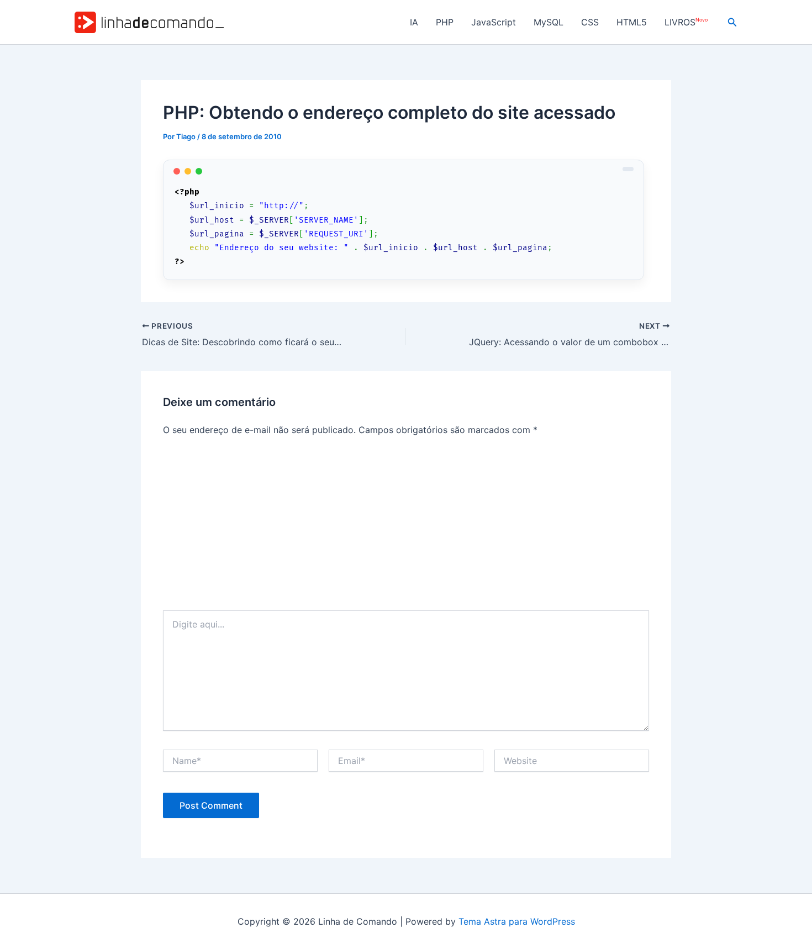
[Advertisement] (406, 527)
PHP (445, 22)
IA (414, 22)
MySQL (548, 22)
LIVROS (686, 22)
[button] (732, 22)
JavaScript (493, 22)
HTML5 (631, 22)
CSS (590, 22)
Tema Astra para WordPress (516, 921)
